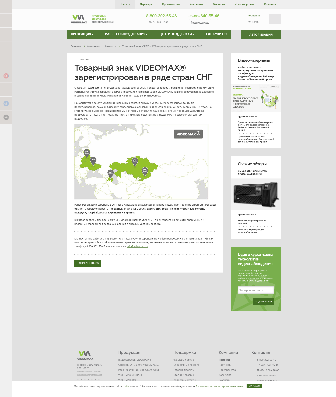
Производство (171, 4)
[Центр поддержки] (6, 34)
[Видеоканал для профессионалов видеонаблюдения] (6, 62)
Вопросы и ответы (184, 380)
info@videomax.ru (137, 246)
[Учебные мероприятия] (6, 48)
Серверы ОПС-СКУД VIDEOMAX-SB (138, 364)
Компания (254, 15)
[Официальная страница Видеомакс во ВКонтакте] (6, 89)
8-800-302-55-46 (161, 16)
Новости (125, 4)
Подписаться (263, 302)
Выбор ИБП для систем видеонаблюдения (252, 172)
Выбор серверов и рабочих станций (252, 221)
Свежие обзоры (252, 163)
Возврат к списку (88, 263)
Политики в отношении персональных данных (219, 386)
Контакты (270, 4)
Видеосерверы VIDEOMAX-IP (135, 359)
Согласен (254, 386)
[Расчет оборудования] (6, 20)
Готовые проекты (183, 369)
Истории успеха (244, 4)
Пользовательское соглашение (89, 371)
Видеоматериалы (254, 60)
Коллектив (196, 4)
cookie (126, 386)
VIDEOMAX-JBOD (128, 380)
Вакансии (219, 4)
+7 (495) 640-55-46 (267, 365)
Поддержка (184, 352)
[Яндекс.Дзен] (6, 117)
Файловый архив (183, 359)
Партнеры (146, 4)
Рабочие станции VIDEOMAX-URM (138, 369)
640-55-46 (203, 16)
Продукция (129, 352)
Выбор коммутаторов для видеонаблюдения (251, 231)
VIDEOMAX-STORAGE (130, 375)
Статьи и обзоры (183, 375)
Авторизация (261, 35)
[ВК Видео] (6, 76)
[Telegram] (6, 103)
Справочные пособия (186, 364)
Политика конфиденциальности (89, 374)
